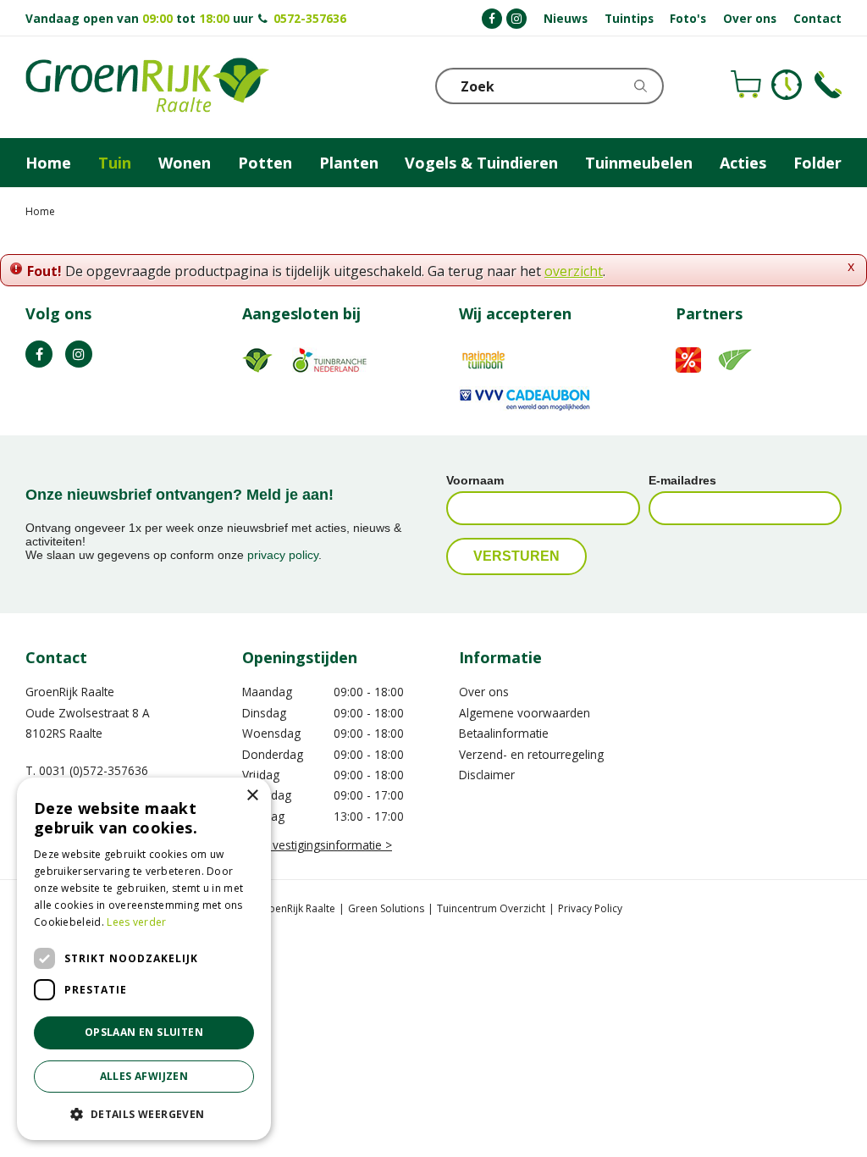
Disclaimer (487, 775)
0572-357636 (309, 18)
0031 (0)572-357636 (93, 770)
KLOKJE (786, 85)
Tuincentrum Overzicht (491, 908)
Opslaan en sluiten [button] (144, 1032)
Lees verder (136, 922)
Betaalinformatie (504, 733)
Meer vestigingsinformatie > (317, 845)
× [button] (252, 795)
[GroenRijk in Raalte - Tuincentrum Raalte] (147, 87)
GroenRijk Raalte (69, 692)
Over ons (484, 692)
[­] (492, 18)
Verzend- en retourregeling (531, 754)
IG (78, 354)
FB (38, 354)
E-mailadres (682, 480)
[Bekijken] (746, 84)
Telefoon (828, 85)
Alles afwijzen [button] (144, 1076)
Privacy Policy (590, 908)
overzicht (573, 271)
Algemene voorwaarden (524, 713)
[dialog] (144, 959)
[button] (144, 1113)
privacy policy (282, 555)
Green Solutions (386, 908)
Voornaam (475, 480)
